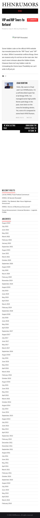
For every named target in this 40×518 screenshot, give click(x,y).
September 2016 (7, 351)
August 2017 (6, 334)
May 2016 (5, 365)
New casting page (9, 127)
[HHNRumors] (20, 4)
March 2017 (6, 348)
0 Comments (32, 20)
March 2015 (6, 398)
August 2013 (6, 419)
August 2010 (6, 483)
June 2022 (5, 230)
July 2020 (5, 270)
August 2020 (6, 267)
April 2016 (5, 368)
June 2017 (5, 341)
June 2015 (5, 388)
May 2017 (5, 344)
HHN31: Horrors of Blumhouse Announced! (16, 207)
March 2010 (6, 500)
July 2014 (5, 409)
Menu (20, 11)
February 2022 (7, 240)
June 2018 (5, 321)
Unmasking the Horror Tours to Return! (31, 128)
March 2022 (6, 236)
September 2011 (7, 449)
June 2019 (5, 294)
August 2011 (6, 453)
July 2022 (5, 226)
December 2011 (7, 442)
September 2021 (7, 246)
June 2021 (5, 253)
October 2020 (6, 260)
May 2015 (5, 392)
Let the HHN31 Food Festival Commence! (15, 194)
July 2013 (5, 422)
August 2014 (6, 405)
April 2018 (5, 328)
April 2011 (5, 466)
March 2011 (6, 469)
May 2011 (5, 463)
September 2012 (7, 436)
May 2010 (5, 493)
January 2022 (6, 243)
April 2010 (5, 496)
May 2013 (5, 429)
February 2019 (7, 307)
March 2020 (6, 274)
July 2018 (5, 317)
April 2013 (5, 432)
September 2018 (7, 311)
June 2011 (5, 459)
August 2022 (6, 223)
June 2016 (5, 361)
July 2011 (5, 456)
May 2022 (5, 233)
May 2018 (5, 324)
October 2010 (6, 476)
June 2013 (5, 425)
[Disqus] (20, 160)
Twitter (29, 117)
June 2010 (5, 490)
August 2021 (6, 250)
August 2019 (6, 287)
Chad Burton (23, 29)
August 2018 (6, 314)
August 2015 (6, 382)
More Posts (20, 117)
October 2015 (6, 378)
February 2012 (7, 439)
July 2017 (5, 338)
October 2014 (6, 402)
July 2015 (5, 385)
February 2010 (7, 503)
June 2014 (5, 412)
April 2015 (5, 395)
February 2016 (7, 375)
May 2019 (5, 297)
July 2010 (5, 486)
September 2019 (7, 284)
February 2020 (7, 277)
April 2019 (5, 301)
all (5, 76)
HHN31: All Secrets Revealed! (11, 198)
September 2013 (7, 415)
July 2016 (5, 358)
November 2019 (7, 280)
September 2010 (7, 480)
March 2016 (6, 371)
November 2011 (7, 446)
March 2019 (6, 304)
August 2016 (6, 355)
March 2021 (6, 257)
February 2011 (7, 473)
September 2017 (7, 331)
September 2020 (7, 263)
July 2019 (5, 290)
